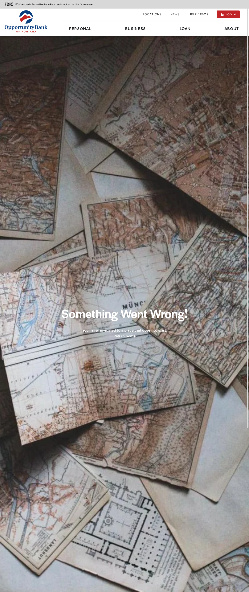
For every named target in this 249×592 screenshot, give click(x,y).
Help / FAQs (199, 14)
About (231, 29)
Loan (185, 29)
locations (152, 14)
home (131, 336)
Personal (80, 29)
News (175, 14)
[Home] (26, 21)
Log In (231, 14)
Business (135, 29)
